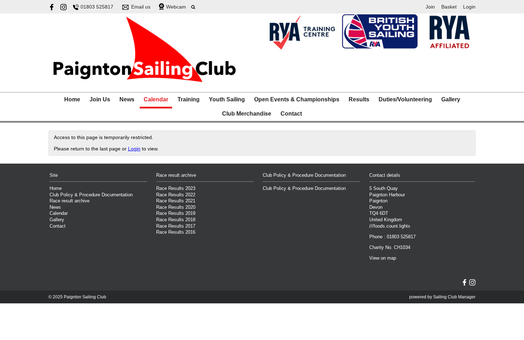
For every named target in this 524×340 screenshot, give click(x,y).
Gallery (450, 99)
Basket (449, 7)
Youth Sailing (227, 99)
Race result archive (69, 200)
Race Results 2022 (175, 194)
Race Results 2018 (175, 219)
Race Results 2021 (175, 200)
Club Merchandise (246, 114)
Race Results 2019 (175, 213)
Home (72, 99)
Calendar (156, 99)
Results (359, 99)
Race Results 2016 (175, 232)
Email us (140, 7)
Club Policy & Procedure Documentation (91, 194)
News (126, 99)
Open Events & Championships (296, 99)
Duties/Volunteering (405, 99)
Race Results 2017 (175, 226)
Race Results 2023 (175, 188)
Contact (291, 114)
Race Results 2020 (175, 207)
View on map (382, 258)
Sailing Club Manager (454, 296)
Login (469, 7)
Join (430, 7)
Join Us (99, 99)
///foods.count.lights (389, 226)
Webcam (176, 7)
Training (189, 99)
